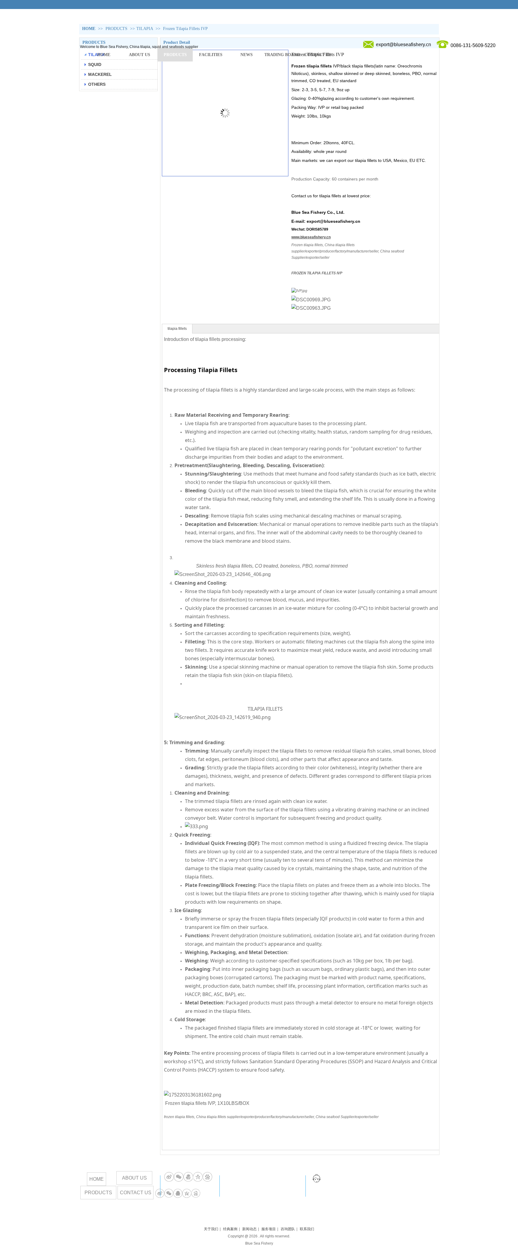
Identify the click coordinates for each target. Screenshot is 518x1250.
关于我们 (211, 1229)
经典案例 (230, 1229)
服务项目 (268, 1229)
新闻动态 (249, 1229)
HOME (88, 28)
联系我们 (307, 1229)
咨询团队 (288, 1229)
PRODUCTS (117, 28)
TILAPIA (144, 28)
